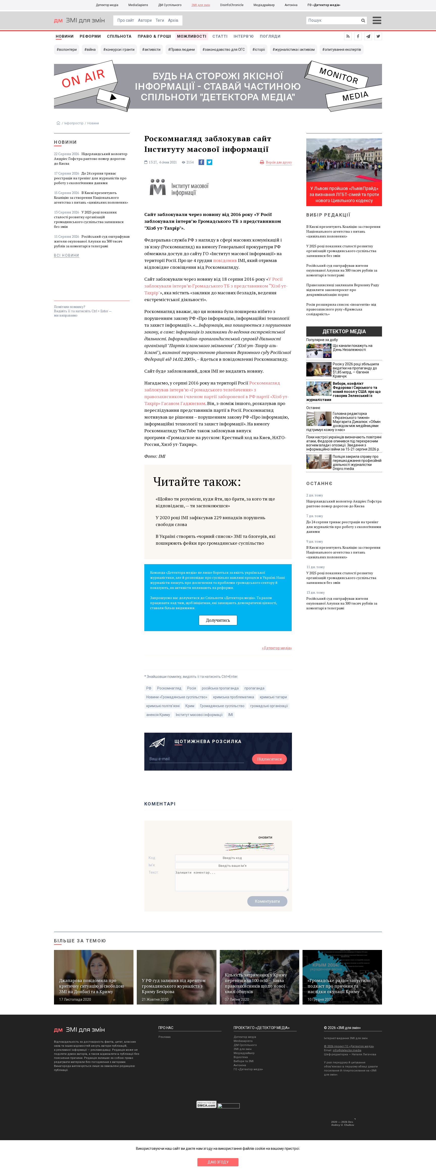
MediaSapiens (138, 5)
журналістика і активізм (295, 49)
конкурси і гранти (120, 49)
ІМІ (230, 715)
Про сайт (125, 20)
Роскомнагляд (169, 688)
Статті (220, 36)
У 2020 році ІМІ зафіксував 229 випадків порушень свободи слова (210, 520)
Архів (173, 20)
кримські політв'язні (163, 706)
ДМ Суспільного (169, 5)
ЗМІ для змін (201, 5)
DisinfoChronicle (231, 5)
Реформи (90, 36)
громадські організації (269, 706)
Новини (65, 36)
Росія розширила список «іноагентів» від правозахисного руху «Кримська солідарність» (341, 309)
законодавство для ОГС (225, 49)
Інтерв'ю (244, 36)
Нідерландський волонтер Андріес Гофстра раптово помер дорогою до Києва (90, 158)
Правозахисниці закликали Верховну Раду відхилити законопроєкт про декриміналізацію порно (342, 289)
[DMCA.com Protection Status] (206, 1107)
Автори (145, 20)
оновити (265, 837)
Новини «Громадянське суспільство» (176, 697)
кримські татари (273, 697)
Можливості (191, 36)
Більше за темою (80, 940)
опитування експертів (343, 49)
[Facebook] (201, 162)
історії (260, 49)
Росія (191, 688)
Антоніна (291, 5)
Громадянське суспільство (222, 706)
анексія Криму (158, 715)
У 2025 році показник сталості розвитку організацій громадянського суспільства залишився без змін (89, 219)
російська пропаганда (220, 688)
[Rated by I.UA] (228, 1107)
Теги (160, 20)
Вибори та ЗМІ (244, 1061)
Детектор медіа (107, 5)
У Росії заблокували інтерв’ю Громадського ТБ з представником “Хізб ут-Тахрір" (216, 286)
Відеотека (241, 1057)
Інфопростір (74, 123)
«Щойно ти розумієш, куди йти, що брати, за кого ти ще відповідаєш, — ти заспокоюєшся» (215, 502)
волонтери (68, 49)
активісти (152, 49)
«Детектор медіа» (277, 648)
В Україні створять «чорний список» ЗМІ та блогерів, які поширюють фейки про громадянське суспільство (216, 539)
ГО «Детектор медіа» (324, 5)
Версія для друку (279, 162)
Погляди (270, 36)
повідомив (225, 260)
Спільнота (119, 36)
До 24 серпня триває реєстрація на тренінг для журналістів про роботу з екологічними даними (90, 178)
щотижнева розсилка (208, 741)
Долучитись (218, 620)
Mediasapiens (243, 1041)
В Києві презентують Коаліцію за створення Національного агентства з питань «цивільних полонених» (91, 197)
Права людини (183, 49)
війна (91, 49)
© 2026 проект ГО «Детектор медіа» (349, 1046)
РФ (148, 688)
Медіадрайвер (264, 5)
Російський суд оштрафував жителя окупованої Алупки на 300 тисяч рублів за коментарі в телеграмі (92, 241)
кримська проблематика (233, 697)
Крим (189, 706)
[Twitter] (209, 162)
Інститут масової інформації (199, 715)
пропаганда (254, 688)
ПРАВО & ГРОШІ (154, 36)
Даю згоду (218, 1162)
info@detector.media (347, 1050)
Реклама (164, 1037)
